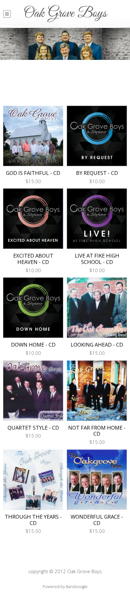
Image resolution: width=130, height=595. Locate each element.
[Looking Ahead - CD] (97, 308)
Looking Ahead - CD (97, 344)
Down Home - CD (33, 344)
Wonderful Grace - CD (97, 520)
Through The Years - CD (33, 520)
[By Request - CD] (97, 136)
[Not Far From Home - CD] (97, 391)
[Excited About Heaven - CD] (33, 219)
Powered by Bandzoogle (65, 586)
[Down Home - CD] (33, 308)
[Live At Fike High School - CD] (97, 219)
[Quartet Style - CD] (33, 391)
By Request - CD (97, 172)
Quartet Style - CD (33, 427)
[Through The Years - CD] (33, 480)
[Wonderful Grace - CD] (97, 480)
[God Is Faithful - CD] (33, 136)
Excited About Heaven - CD (33, 259)
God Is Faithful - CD (33, 172)
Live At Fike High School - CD (97, 259)
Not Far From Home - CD (97, 431)
